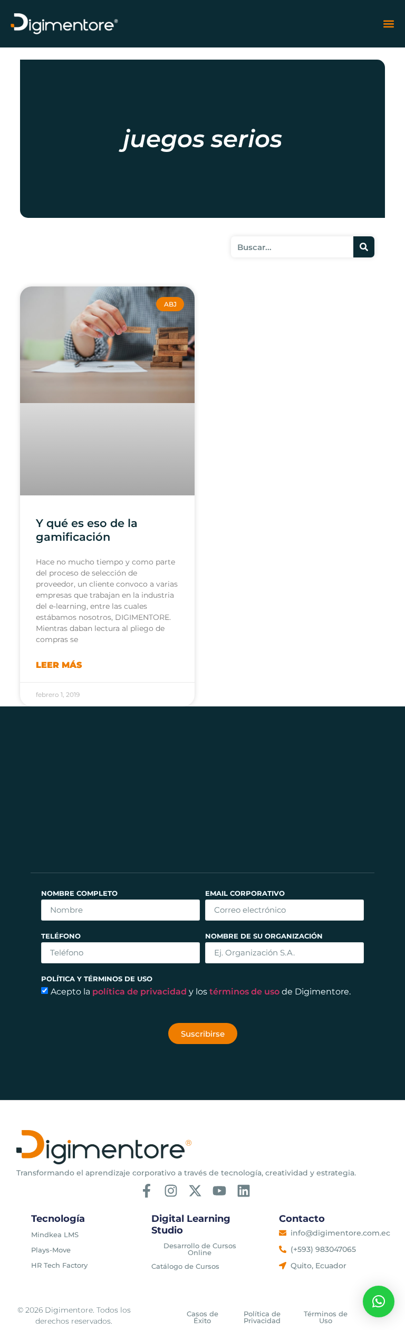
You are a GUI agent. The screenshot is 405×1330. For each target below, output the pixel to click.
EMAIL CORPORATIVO (245, 894)
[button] (388, 24)
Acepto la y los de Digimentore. (201, 992)
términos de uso (245, 992)
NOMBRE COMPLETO (79, 894)
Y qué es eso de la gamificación (87, 529)
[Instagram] (171, 1191)
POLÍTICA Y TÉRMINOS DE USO (96, 979)
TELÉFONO (61, 936)
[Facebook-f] (146, 1191)
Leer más (59, 665)
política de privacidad (140, 992)
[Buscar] (363, 246)
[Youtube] (219, 1191)
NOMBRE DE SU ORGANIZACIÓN (264, 936)
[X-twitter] (195, 1191)
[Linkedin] (243, 1191)
